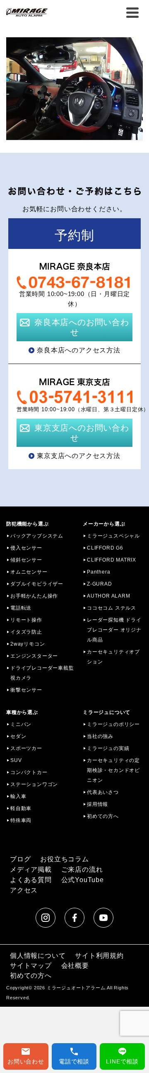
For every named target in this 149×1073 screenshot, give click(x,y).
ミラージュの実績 (108, 748)
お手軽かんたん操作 (34, 596)
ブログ (20, 859)
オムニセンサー (29, 572)
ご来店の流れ (82, 869)
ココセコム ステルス (111, 608)
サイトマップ (31, 965)
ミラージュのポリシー (113, 724)
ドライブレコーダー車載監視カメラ (42, 673)
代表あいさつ (103, 792)
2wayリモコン (27, 644)
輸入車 (18, 796)
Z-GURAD (99, 584)
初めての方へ (103, 816)
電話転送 (20, 608)
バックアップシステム (36, 536)
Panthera (98, 572)
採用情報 (97, 804)
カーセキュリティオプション (113, 657)
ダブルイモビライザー (36, 584)
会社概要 (75, 965)
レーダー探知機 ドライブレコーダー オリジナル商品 (114, 630)
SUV (16, 760)
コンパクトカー (29, 772)
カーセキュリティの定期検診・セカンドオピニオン (113, 770)
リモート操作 (26, 620)
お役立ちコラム (64, 859)
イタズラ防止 (26, 632)
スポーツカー (26, 748)
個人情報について (37, 955)
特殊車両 (20, 820)
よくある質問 (31, 879)
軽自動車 (20, 808)
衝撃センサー (26, 690)
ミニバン (20, 724)
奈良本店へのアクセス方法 (78, 350)
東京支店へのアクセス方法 (78, 455)
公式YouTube (82, 879)
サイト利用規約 (99, 955)
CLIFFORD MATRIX (111, 560)
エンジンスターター (34, 656)
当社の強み (100, 736)
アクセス (24, 890)
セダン (18, 736)
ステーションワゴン (34, 784)
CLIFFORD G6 (105, 548)
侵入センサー (26, 548)
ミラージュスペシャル (113, 536)
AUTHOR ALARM (108, 596)
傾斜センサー (26, 560)
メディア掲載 (31, 869)
